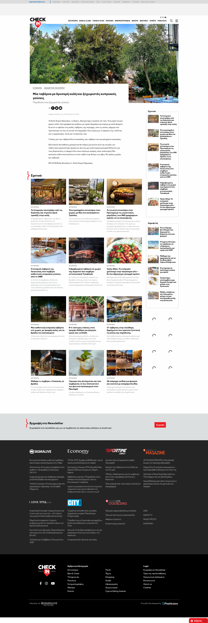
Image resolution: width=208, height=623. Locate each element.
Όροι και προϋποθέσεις (154, 573)
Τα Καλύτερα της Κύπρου (54, 88)
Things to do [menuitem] (98, 21)
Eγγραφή (160, 425)
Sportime (75, 2)
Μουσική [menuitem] (109, 21)
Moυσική (71, 580)
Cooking (135, 2)
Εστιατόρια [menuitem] (73, 21)
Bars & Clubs (73, 573)
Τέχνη (108, 573)
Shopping (109, 577)
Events (70, 591)
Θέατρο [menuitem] (135, 21)
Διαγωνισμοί (111, 587)
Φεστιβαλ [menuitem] (144, 21)
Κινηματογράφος (75, 584)
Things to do (73, 577)
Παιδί (108, 570)
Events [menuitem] (153, 21)
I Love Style (106, 2)
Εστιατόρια (37, 88)
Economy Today (87, 2)
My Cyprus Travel (148, 2)
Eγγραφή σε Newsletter (154, 570)
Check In (117, 2)
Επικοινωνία (149, 580)
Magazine (126, 2)
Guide (108, 580)
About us (147, 584)
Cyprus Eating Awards (115, 591)
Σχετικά (36, 175)
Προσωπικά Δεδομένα (153, 577)
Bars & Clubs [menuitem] (85, 21)
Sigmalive (56, 2)
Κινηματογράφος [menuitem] (122, 21)
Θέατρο (71, 587)
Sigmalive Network (37, 2)
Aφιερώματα (111, 584)
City (98, 2)
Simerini (66, 2)
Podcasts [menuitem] (162, 21)
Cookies (147, 587)
